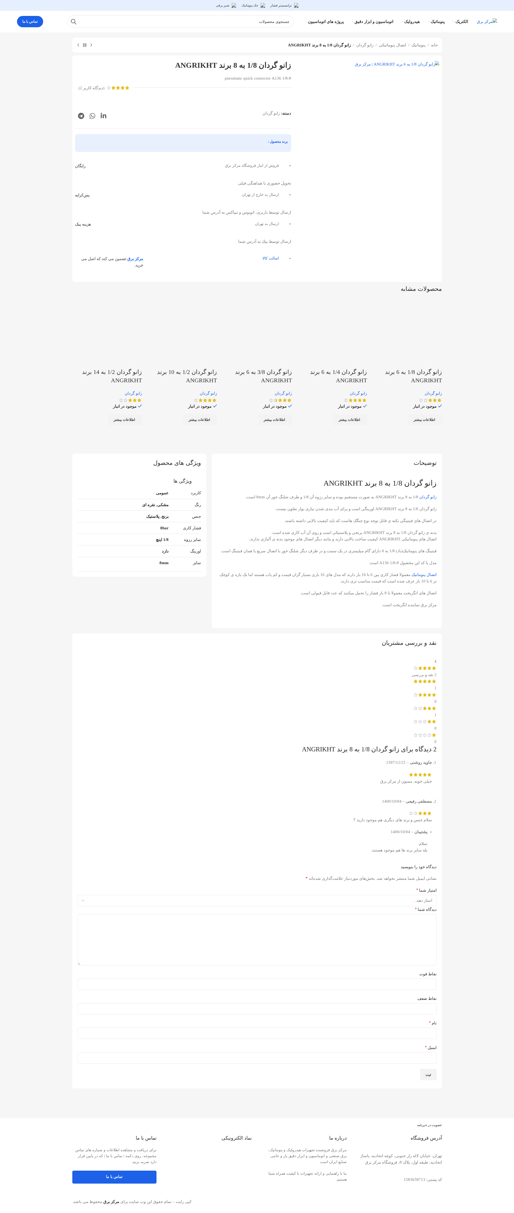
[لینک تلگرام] (81, 116)
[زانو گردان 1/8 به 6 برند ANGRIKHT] (407, 333)
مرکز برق (135, 259)
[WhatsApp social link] (92, 116)
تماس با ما (30, 21)
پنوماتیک (418, 45)
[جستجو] (73, 21)
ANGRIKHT (343, 483)
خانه (434, 45)
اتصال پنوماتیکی (392, 45)
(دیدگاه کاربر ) (91, 88)
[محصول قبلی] (91, 45)
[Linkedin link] (103, 116)
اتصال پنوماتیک (424, 575)
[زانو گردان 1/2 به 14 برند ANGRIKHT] (107, 333)
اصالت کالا (271, 258)
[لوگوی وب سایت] (487, 21)
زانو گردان (364, 45)
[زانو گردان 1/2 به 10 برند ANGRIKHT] (182, 333)
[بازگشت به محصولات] (84, 45)
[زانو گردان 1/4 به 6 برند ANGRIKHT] (332, 333)
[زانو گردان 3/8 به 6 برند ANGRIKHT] (257, 333)
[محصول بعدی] (78, 45)
